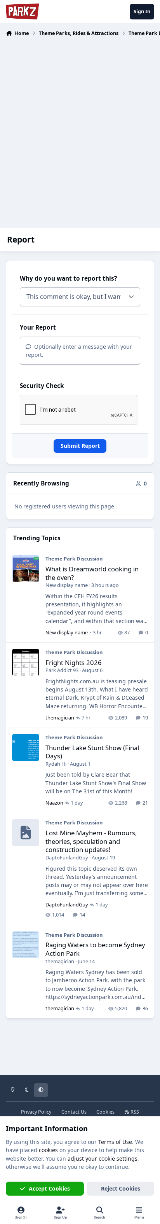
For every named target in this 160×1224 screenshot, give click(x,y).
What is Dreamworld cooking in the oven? (92, 573)
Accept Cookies (49, 1188)
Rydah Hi (55, 763)
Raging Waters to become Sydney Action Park (95, 949)
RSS (134, 1112)
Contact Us (74, 1112)
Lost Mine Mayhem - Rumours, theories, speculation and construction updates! (91, 841)
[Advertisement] (80, 127)
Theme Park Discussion (74, 558)
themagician (59, 717)
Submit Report (80, 445)
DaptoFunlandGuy (66, 857)
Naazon (54, 802)
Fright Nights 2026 (73, 662)
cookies (48, 1150)
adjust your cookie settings (102, 1158)
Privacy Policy (36, 1112)
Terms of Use (115, 1141)
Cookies (105, 1112)
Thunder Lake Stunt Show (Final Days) (92, 752)
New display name (66, 584)
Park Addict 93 (61, 670)
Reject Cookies (120, 1188)
